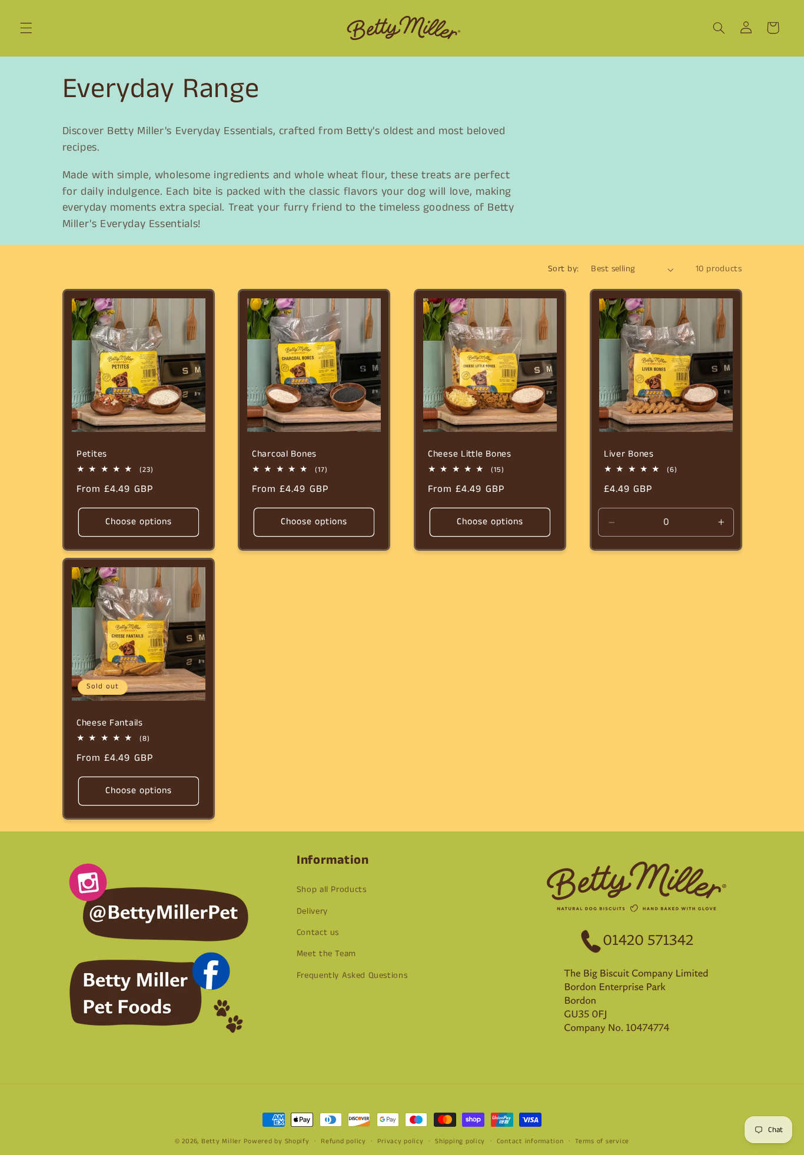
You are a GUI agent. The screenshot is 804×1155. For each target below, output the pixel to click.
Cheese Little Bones (469, 454)
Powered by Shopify (276, 1141)
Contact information (530, 1141)
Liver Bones (629, 454)
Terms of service (602, 1141)
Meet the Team (326, 954)
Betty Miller (221, 1141)
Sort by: (563, 269)
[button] (25, 27)
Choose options (138, 521)
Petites (92, 454)
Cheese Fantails (110, 723)
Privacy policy (400, 1141)
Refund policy (343, 1141)
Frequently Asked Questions (352, 975)
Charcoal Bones (284, 454)
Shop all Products (332, 890)
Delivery (312, 911)
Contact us (318, 932)
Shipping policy (460, 1141)
